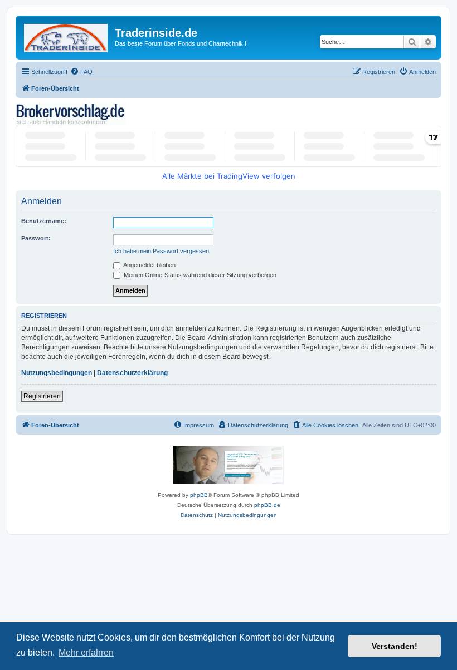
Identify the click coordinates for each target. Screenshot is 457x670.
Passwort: (36, 238)
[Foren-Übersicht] (66, 35)
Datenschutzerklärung (132, 373)
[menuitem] (81, 71)
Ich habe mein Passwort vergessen (161, 251)
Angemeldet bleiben (149, 265)
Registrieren (42, 396)
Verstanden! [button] (394, 646)
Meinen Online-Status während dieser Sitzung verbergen (199, 275)
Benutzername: (43, 221)
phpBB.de (267, 505)
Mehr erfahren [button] (86, 652)
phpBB (199, 495)
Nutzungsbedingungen (56, 373)
